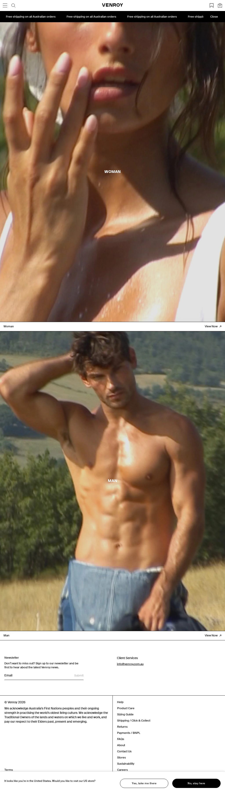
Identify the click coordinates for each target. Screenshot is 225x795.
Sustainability (125, 764)
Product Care (125, 708)
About (121, 745)
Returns (122, 727)
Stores (121, 757)
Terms (8, 770)
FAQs (120, 739)
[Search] (13, 5)
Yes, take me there (144, 783)
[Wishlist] (211, 5)
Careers (122, 770)
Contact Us (124, 751)
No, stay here (196, 783)
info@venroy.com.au (130, 664)
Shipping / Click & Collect (133, 720)
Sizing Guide (125, 714)
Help (120, 702)
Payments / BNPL (128, 733)
